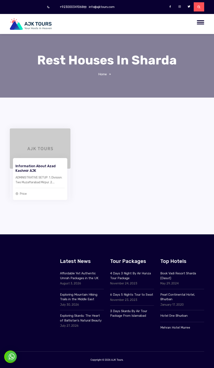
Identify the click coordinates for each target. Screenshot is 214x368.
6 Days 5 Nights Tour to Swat (131, 294)
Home (102, 74)
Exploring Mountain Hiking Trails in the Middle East (78, 297)
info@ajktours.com (102, 7)
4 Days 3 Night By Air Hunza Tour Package (130, 275)
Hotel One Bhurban (174, 316)
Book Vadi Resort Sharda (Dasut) (178, 275)
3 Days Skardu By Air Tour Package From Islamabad (128, 313)
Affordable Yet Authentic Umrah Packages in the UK (79, 275)
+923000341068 (72, 7)
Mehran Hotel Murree (175, 327)
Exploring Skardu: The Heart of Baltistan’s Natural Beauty (81, 318)
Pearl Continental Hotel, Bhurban (177, 297)
